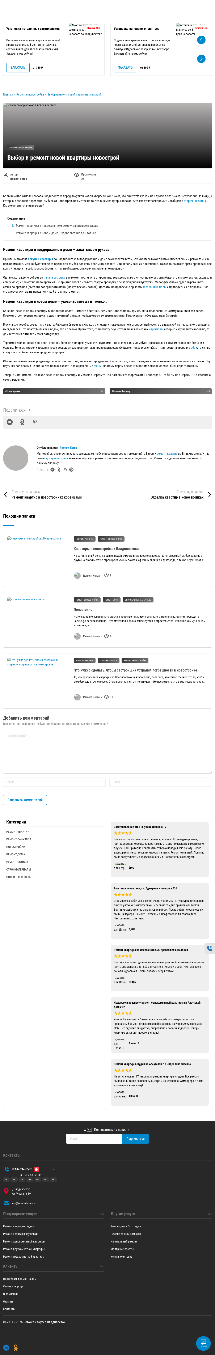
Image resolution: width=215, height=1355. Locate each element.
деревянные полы (154, 287)
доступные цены (56, 458)
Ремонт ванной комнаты (126, 1234)
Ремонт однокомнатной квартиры (24, 1241)
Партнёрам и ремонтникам (19, 1278)
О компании (10, 1294)
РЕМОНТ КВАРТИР (17, 831)
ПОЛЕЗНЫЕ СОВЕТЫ (18, 877)
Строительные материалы (138, 600)
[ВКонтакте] (10, 422)
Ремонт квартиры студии (18, 1226)
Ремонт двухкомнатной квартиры (24, 1249)
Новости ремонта (84, 539)
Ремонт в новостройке (20, 147)
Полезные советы (108, 660)
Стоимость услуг (13, 1286)
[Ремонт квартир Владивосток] (16, 14)
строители (156, 329)
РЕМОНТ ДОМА (15, 854)
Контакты (9, 1309)
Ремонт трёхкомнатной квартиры (24, 1256)
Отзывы (8, 1301)
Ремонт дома (111, 600)
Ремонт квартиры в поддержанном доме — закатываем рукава (57, 226)
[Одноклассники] (22, 422)
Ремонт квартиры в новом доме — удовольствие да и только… (57, 233)
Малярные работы (122, 1249)
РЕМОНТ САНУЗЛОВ (18, 839)
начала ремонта (54, 277)
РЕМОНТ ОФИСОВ (17, 862)
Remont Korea (68, 448)
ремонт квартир (167, 454)
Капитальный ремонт (124, 1241)
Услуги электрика (121, 1256)
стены (97, 366)
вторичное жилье (195, 201)
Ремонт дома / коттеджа (126, 1226)
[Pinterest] (35, 422)
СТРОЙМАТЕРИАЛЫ (18, 869)
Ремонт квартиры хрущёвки (20, 1234)
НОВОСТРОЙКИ (15, 846)
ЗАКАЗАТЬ (18, 67)
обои (194, 348)
